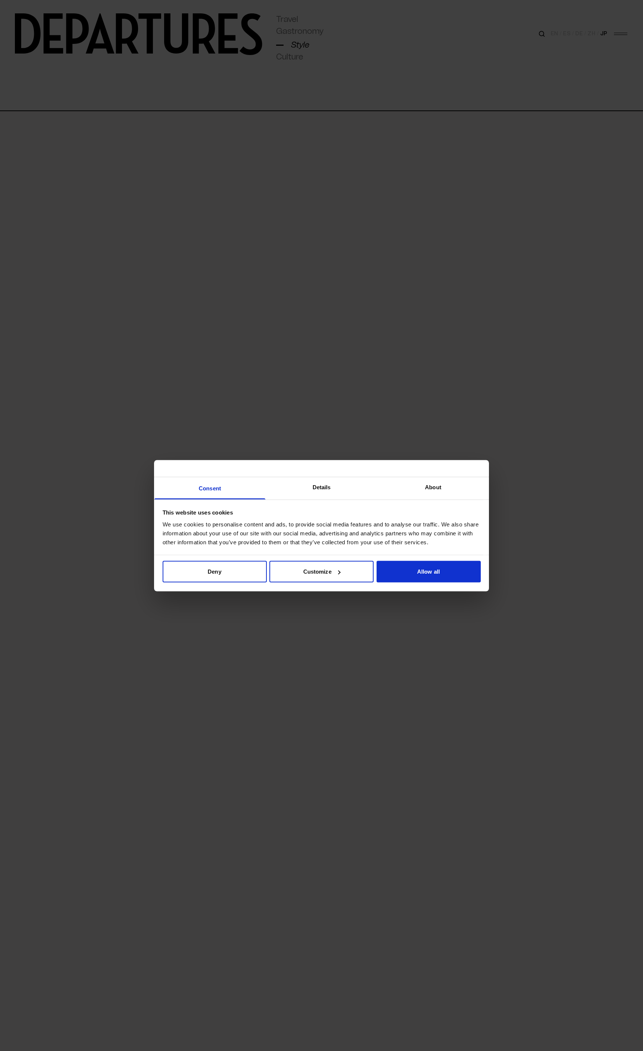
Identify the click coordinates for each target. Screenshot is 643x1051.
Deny (214, 571)
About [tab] (433, 487)
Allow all (428, 571)
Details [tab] (322, 487)
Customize (317, 571)
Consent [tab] (210, 488)
